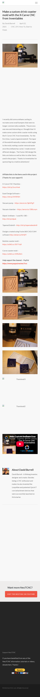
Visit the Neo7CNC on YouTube (21, 594)
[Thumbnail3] (20, 390)
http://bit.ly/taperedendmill (26, 225)
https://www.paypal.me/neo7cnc (14, 263)
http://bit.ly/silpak (9, 219)
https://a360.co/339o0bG (12, 254)
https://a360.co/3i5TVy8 (12, 244)
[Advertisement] (20, 95)
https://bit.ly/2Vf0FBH (11, 197)
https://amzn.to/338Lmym (27, 209)
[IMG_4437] (20, 363)
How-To (22, 27)
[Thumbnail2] (20, 417)
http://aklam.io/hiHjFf (18, 235)
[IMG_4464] (20, 335)
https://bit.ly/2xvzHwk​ (11, 187)
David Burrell (10, 23)
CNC (13, 27)
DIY (17, 27)
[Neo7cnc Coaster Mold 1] (20, 308)
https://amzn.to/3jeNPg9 (24, 203)
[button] (36, 3)
